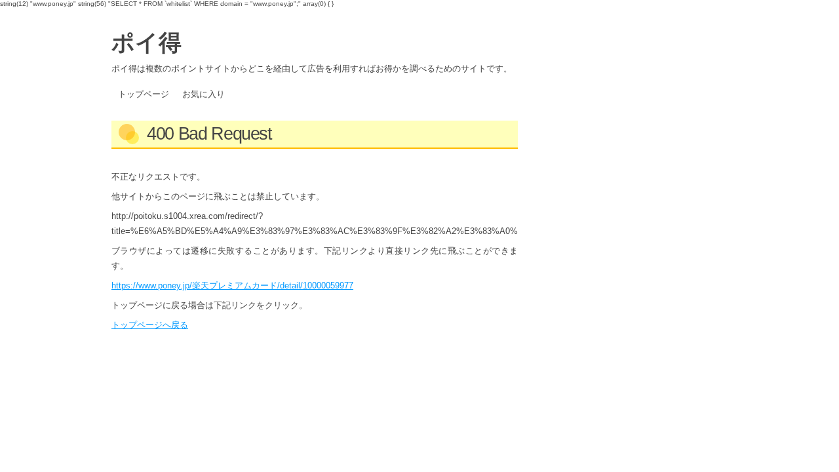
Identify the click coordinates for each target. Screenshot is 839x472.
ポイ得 (146, 41)
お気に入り (203, 94)
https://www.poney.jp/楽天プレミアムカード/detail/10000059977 (232, 285)
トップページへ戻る (149, 325)
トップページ (143, 94)
